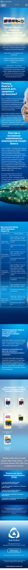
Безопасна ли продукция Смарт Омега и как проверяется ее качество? (13, 499)
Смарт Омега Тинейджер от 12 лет (5, 272)
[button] (26, 5)
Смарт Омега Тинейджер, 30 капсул (7, 449)
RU (18, 4)
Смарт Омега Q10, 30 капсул (7, 410)
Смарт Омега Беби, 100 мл (7, 432)
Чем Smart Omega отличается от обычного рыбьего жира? (13, 487)
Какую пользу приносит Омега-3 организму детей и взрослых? (11, 491)
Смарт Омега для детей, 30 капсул (20, 426)
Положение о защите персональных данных (14, 555)
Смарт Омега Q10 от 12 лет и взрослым (5, 300)
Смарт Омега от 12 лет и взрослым (4, 288)
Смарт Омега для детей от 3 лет (5, 256)
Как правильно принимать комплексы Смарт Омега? (12, 495)
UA (16, 4)
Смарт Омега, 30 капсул (20, 410)
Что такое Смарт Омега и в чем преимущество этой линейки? (10, 483)
